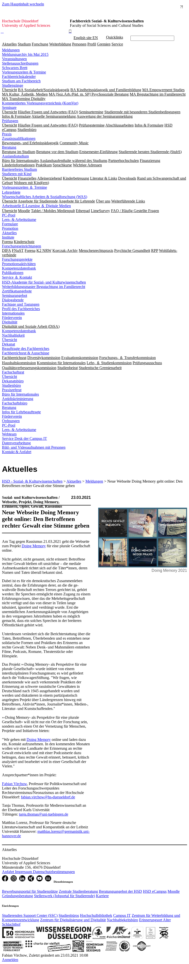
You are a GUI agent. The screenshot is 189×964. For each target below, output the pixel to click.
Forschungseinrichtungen (21, 246)
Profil (91, 44)
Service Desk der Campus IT (24, 438)
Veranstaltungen (14, 59)
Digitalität (9, 322)
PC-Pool (8, 215)
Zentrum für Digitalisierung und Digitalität (73, 920)
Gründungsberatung (17, 896)
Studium (24, 44)
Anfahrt (8, 872)
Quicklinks (114, 37)
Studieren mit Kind (17, 174)
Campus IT (122, 915)
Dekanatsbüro (13, 381)
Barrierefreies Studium (19, 169)
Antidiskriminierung (17, 399)
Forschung (40, 44)
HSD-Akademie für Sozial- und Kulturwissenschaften (44, 282)
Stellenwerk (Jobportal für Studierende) (64, 896)
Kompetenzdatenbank (19, 268)
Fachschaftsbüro (14, 403)
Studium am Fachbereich (21, 81)
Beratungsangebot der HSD (120, 891)
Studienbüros (69, 915)
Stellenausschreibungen (20, 63)
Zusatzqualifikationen (18, 138)
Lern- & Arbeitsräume (19, 219)
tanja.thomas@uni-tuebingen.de (43, 814)
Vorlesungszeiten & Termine (24, 72)
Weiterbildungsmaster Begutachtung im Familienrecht (43, 287)
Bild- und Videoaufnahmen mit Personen (33, 447)
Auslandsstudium (15, 156)
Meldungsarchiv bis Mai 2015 (25, 54)
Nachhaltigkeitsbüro (122, 920)
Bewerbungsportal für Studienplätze (30, 891)
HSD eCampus (155, 891)
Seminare (9, 107)
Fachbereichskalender (19, 76)
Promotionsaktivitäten (19, 264)
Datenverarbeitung (16, 443)
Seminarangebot (14, 295)
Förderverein (12, 318)
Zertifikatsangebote (17, 291)
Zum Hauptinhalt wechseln (23, 4)
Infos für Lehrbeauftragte (21, 412)
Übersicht (9, 340)
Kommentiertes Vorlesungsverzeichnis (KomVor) (40, 103)
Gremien (103, 44)
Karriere (102, 896)
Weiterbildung (60, 44)
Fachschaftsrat (13, 372)
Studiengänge (12, 85)
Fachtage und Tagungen (20, 304)
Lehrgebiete (11, 192)
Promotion (10, 228)
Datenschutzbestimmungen (54, 872)
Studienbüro (11, 385)
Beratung (9, 147)
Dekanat (8, 344)
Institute (8, 237)
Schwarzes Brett (14, 68)
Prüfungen (10, 121)
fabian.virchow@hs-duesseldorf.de (48, 797)
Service (117, 44)
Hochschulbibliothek (96, 915)
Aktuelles (9, 44)
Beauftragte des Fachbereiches (25, 348)
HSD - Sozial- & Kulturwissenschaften (32, 481)
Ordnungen (11, 421)
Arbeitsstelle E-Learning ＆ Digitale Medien (36, 206)
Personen (79, 44)
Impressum (24, 872)
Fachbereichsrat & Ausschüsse (25, 353)
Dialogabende (13, 300)
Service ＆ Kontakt (17, 277)
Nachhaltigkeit (13, 335)
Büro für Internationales (20, 394)
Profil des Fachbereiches (21, 309)
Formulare (10, 224)
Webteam (9, 434)
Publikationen (12, 273)
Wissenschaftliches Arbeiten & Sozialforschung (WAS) (44, 197)
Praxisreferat (11, 390)
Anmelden (10, 960)
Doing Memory (34, 546)
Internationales (13, 313)
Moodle (174, 891)
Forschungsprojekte (17, 259)
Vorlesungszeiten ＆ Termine (24, 187)
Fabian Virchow (14, 784)
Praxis (7, 134)
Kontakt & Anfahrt (16, 452)
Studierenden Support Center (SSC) (30, 915)
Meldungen (11, 50)
